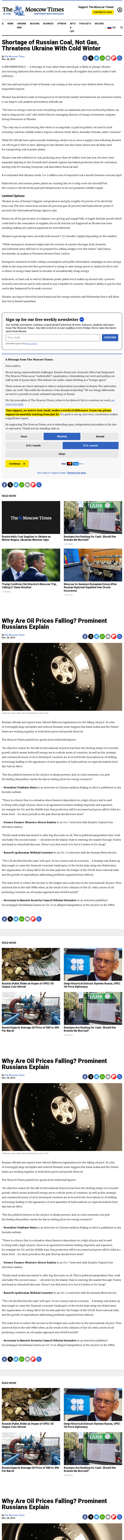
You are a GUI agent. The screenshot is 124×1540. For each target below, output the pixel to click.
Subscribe (110, 337)
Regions (34, 23)
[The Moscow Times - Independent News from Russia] (33, 10)
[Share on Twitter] (90, 58)
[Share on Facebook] (85, 58)
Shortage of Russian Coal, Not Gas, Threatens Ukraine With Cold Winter (51, 45)
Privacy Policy (31, 343)
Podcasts (85, 23)
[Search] (121, 28)
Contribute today (102, 12)
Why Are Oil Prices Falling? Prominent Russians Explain (54, 623)
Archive (99, 23)
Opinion (61, 23)
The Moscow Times (15, 56)
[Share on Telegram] (96, 58)
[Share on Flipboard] (113, 58)
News (10, 23)
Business (48, 23)
